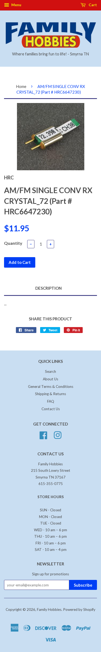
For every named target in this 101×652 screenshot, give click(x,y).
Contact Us (50, 409)
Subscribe (83, 585)
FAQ (50, 401)
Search (50, 371)
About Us (50, 379)
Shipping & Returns (50, 394)
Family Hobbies (49, 609)
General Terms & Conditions (50, 386)
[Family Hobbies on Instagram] (58, 434)
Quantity (13, 243)
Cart (92, 4)
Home (21, 86)
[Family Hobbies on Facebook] (43, 434)
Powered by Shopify (79, 609)
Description (48, 288)
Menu (16, 4)
